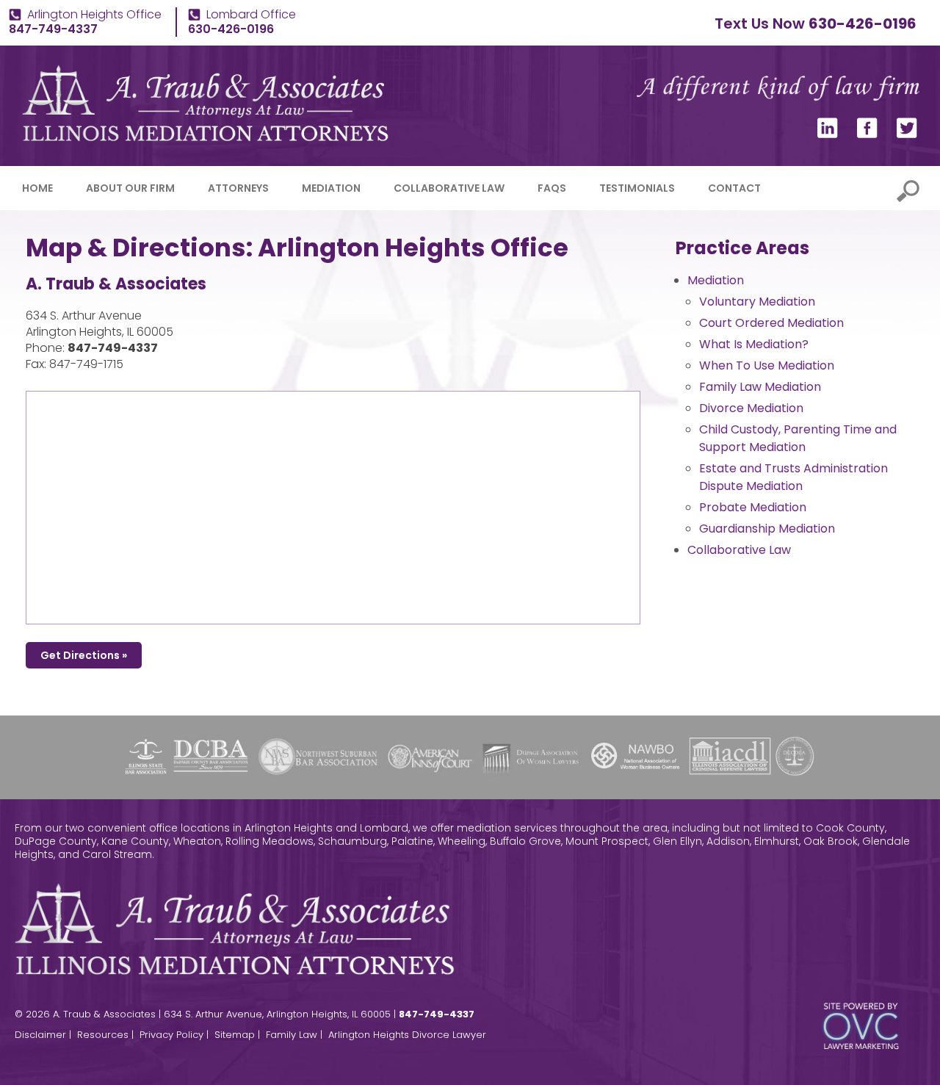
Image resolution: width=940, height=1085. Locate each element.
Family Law (291, 1035)
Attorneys (238, 188)
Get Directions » (83, 655)
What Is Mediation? (754, 344)
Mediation (331, 188)
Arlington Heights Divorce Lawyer (407, 1035)
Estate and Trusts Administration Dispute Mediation (793, 477)
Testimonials (637, 188)
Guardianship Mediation (767, 528)
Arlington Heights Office (94, 14)
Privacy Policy (171, 1035)
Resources (103, 1035)
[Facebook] (867, 134)
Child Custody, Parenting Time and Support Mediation (798, 438)
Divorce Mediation (751, 408)
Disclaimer (40, 1035)
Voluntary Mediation (757, 301)
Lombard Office (251, 14)
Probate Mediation (752, 507)
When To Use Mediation (766, 365)
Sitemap (234, 1035)
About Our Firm (130, 188)
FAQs (552, 188)
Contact (734, 188)
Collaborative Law (449, 188)
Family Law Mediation (760, 386)
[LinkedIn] (827, 134)
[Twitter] (907, 134)
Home (37, 188)
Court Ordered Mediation (771, 322)
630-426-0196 (862, 23)
